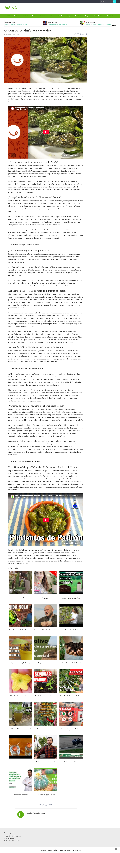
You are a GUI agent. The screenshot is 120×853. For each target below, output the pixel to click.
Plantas (16, 16)
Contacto (110, 16)
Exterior (42, 16)
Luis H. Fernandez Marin (36, 813)
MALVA (10, 7)
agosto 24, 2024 (10, 34)
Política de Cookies (12, 840)
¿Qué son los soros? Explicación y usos (58, 24)
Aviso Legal (10, 838)
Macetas (78, 16)
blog (17, 34)
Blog (86, 16)
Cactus (25, 16)
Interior (52, 16)
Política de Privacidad (13, 836)
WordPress (51, 850)
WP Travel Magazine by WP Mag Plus (68, 850)
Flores (34, 16)
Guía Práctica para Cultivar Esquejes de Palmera (98, 24)
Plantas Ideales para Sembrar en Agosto (16, 24)
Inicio (8, 16)
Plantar (61, 16)
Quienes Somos (97, 16)
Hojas (69, 16)
